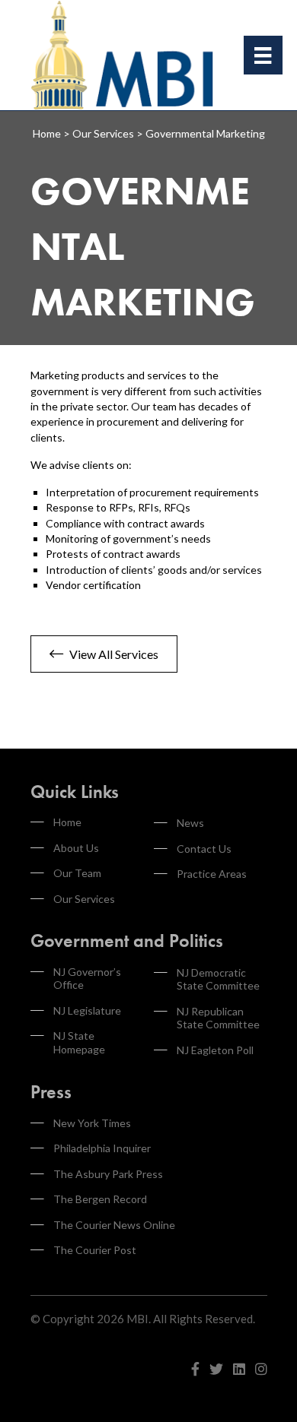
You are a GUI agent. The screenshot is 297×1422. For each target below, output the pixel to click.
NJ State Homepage (79, 1042)
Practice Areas (212, 873)
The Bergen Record (100, 1198)
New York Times (92, 1122)
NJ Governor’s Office (87, 978)
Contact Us (204, 848)
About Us (76, 847)
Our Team (77, 872)
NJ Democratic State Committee (218, 979)
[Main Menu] (263, 55)
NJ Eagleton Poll (215, 1050)
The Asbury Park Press (108, 1173)
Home (67, 822)
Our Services (84, 898)
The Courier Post (94, 1249)
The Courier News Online (114, 1224)
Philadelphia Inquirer (102, 1148)
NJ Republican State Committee (218, 1018)
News (190, 822)
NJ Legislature (87, 1010)
